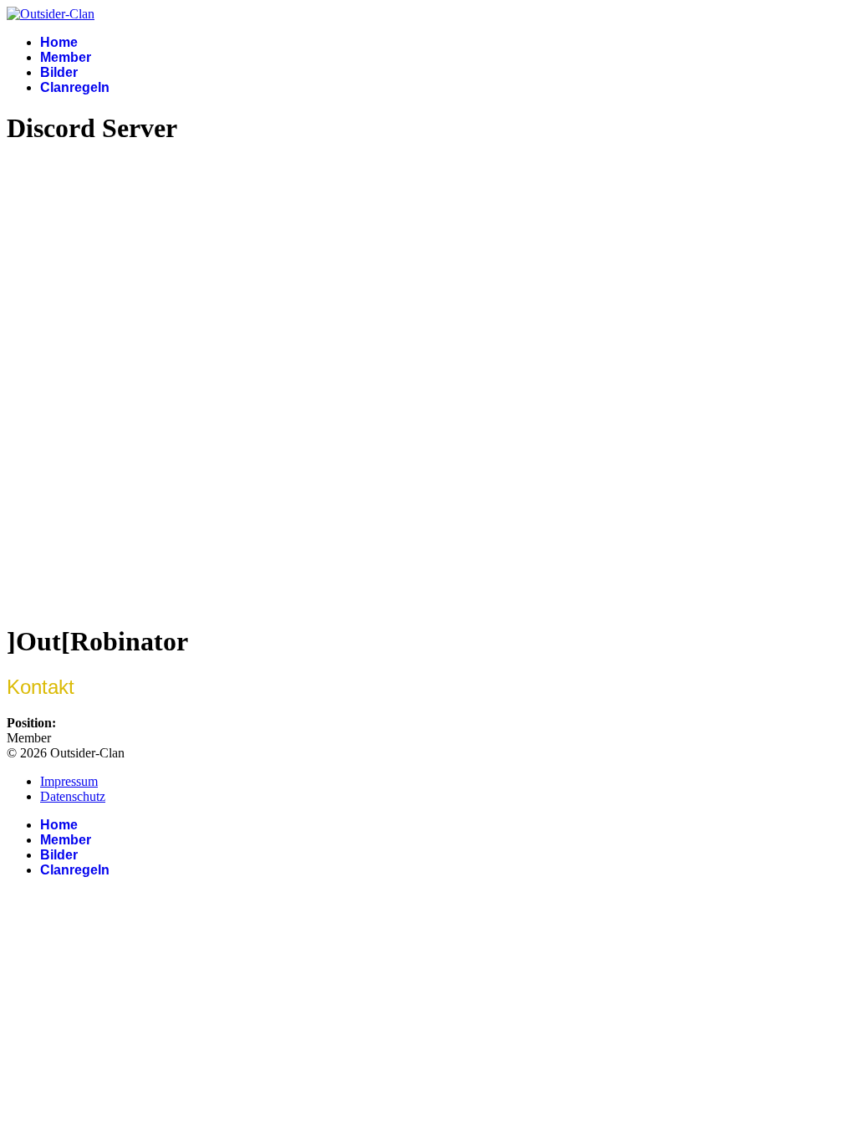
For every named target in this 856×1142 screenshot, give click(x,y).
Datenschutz (72, 796)
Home (59, 42)
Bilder (59, 72)
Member (65, 57)
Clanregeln (75, 87)
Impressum (69, 781)
